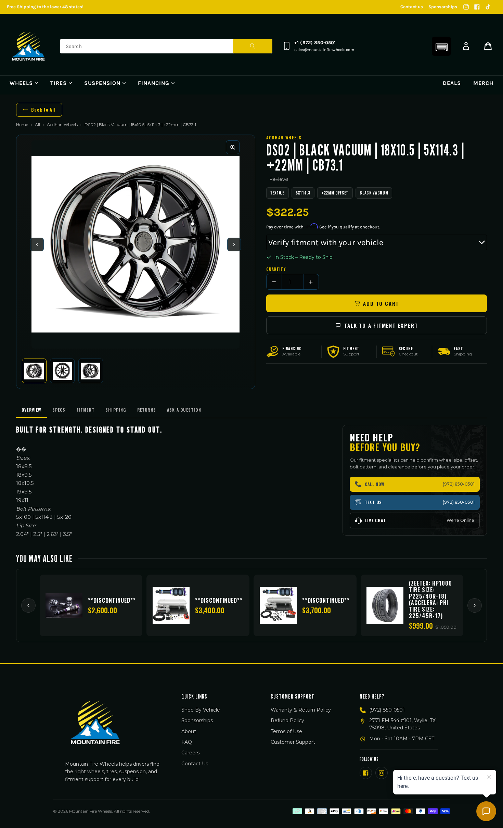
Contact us (411, 6)
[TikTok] (488, 7)
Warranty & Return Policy (301, 710)
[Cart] (488, 46)
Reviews (279, 179)
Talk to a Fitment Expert (381, 325)
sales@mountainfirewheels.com (324, 49)
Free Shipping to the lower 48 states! (45, 6)
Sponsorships (442, 6)
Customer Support (293, 742)
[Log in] (466, 46)
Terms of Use (286, 731)
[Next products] (474, 605)
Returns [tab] (146, 410)
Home (22, 124)
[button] (441, 46)
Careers (190, 753)
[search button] (252, 46)
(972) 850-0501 (387, 710)
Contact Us (194, 764)
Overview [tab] (31, 410)
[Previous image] (37, 244)
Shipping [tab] (115, 410)
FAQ (186, 742)
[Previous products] (28, 605)
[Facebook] (477, 7)
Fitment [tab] (85, 410)
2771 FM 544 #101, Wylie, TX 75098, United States (402, 724)
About (188, 731)
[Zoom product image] (233, 147)
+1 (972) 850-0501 (315, 43)
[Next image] (234, 244)
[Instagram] (466, 7)
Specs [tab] (59, 410)
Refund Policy (287, 720)
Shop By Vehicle (200, 710)
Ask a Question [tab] (184, 410)
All (37, 124)
